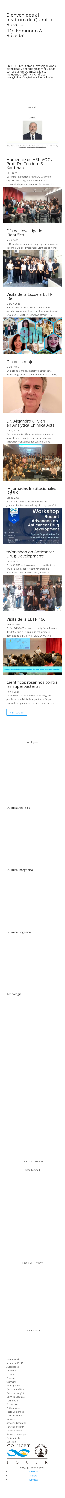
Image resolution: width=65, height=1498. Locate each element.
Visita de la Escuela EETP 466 (29, 296)
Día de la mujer (20, 361)
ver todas (17, 712)
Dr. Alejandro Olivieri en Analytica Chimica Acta (30, 423)
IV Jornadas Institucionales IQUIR (31, 490)
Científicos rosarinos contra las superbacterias (32, 684)
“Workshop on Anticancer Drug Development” (30, 554)
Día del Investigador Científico (25, 233)
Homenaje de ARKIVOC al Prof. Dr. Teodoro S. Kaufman (30, 163)
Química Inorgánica (19, 870)
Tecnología (13, 994)
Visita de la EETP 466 (26, 619)
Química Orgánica (18, 932)
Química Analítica (18, 808)
